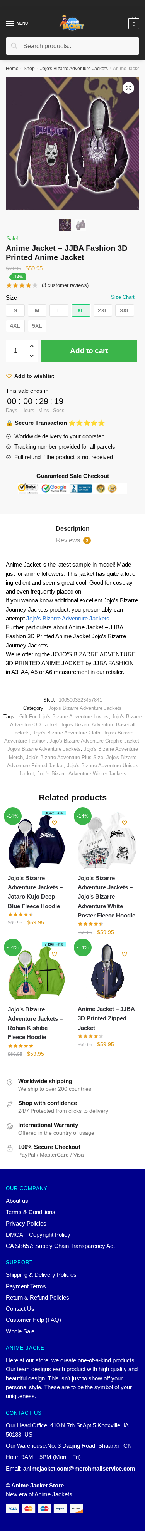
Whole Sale (20, 1331)
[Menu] (10, 24)
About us (17, 1200)
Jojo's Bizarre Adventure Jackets (74, 68)
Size (11, 297)
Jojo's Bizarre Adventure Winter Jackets (81, 773)
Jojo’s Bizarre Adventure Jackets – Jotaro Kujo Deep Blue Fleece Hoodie (35, 892)
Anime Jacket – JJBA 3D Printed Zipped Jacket (106, 1018)
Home (12, 68)
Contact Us (20, 1308)
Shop (29, 68)
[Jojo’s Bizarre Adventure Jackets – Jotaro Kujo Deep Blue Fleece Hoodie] (37, 840)
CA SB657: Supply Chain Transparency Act (60, 1246)
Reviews (72, 540)
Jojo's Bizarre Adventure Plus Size (64, 757)
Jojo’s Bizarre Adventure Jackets (67, 618)
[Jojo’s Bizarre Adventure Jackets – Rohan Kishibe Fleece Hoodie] (37, 971)
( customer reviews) (65, 285)
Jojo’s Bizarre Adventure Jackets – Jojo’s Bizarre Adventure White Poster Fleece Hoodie (106, 897)
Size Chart (123, 297)
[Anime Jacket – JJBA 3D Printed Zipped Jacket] (107, 971)
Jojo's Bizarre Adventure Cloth (66, 733)
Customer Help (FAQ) (33, 1319)
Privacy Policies (26, 1223)
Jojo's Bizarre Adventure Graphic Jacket (94, 741)
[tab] (72, 529)
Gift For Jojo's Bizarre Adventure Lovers (64, 716)
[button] (15, 310)
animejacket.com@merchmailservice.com (79, 1468)
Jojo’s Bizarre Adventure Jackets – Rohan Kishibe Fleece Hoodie (35, 1023)
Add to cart (89, 351)
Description (73, 528)
